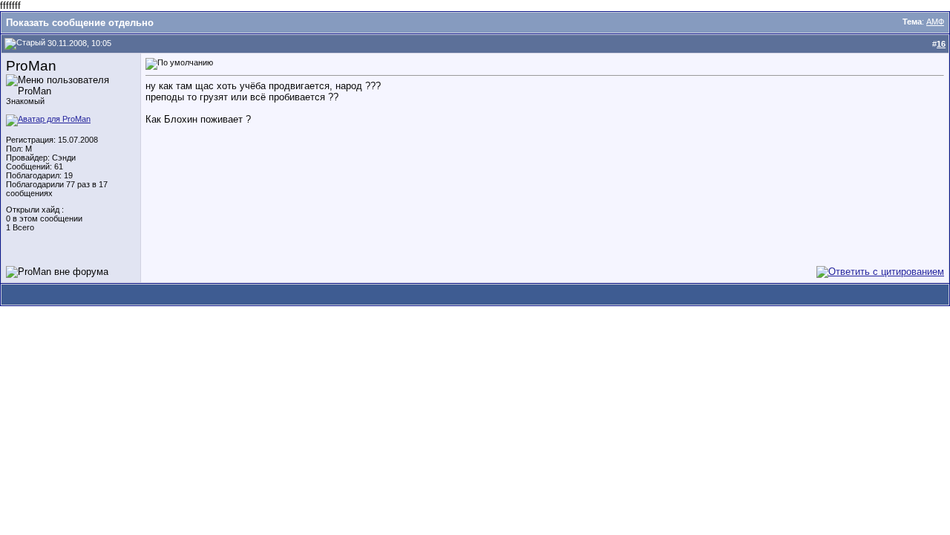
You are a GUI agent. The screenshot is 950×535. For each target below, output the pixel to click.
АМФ (935, 21)
